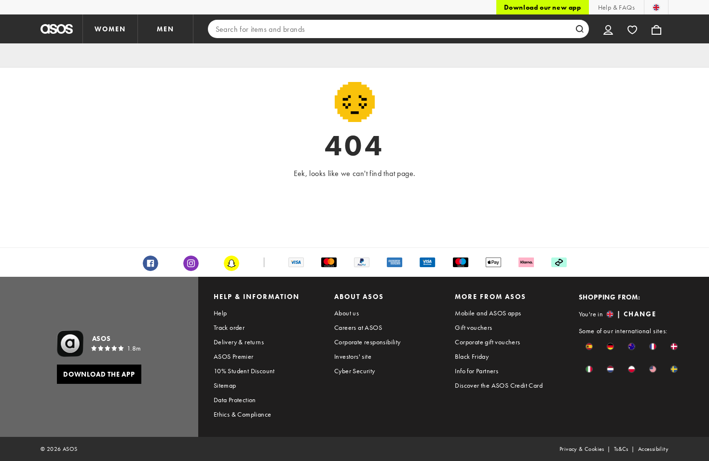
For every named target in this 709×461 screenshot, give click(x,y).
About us (346, 313)
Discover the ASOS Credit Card (499, 385)
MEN (165, 29)
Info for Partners (476, 370)
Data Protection (235, 399)
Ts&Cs (621, 449)
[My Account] (608, 28)
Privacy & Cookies (581, 449)
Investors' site (352, 356)
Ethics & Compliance (243, 414)
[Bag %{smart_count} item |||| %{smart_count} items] (656, 28)
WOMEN (110, 29)
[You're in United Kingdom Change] (656, 7)
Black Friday (472, 356)
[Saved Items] (632, 28)
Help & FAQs (616, 7)
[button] (589, 346)
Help (220, 313)
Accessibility (653, 449)
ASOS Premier (234, 356)
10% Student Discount (244, 370)
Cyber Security (354, 370)
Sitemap (225, 385)
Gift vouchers (473, 327)
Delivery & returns (239, 342)
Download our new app (542, 7)
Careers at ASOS (358, 327)
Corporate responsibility (367, 342)
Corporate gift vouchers (487, 342)
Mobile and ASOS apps (488, 313)
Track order (229, 327)
